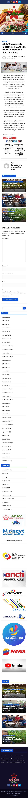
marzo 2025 (5, 378)
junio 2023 (5, 439)
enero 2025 (5, 385)
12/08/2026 (7, 741)
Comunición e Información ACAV (17, 56)
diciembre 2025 (6, 346)
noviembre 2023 (6, 424)
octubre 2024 (6, 396)
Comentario (5, 238)
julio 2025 (4, 364)
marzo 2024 (5, 417)
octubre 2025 (6, 353)
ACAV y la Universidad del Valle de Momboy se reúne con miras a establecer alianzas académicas (9, 149)
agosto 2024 (5, 403)
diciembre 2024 (6, 389)
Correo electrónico (7, 274)
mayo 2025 (5, 371)
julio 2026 (5, 320)
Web (3, 282)
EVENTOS (5, 488)
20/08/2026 (7, 695)
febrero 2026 (5, 338)
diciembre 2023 (6, 421)
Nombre (5, 266)
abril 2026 (5, 331)
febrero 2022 (5, 450)
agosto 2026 (5, 317)
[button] (23, 33)
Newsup (15, 795)
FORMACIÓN (16, 181)
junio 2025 (5, 367)
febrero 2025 (5, 381)
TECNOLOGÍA (6, 509)
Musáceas (5, 502)
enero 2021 (5, 457)
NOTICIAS (4, 41)
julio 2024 (5, 407)
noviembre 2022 (6, 442)
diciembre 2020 (6, 460)
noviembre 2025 (6, 349)
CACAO (11, 181)
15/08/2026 (7, 726)
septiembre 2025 (6, 356)
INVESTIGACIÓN (6, 211)
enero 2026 (5, 342)
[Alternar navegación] (13, 33)
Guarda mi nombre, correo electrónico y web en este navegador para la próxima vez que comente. (13, 294)
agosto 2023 (5, 432)
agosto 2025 (5, 360)
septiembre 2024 (6, 399)
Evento (4, 484)
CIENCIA (5, 196)
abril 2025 (5, 374)
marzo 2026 (5, 335)
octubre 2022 (6, 446)
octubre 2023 (6, 428)
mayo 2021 (5, 453)
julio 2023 (4, 435)
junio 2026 (5, 324)
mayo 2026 (5, 328)
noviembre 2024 (6, 392)
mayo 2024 (5, 414)
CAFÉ (3, 477)
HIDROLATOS (6, 495)
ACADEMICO (6, 181)
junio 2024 (5, 410)
